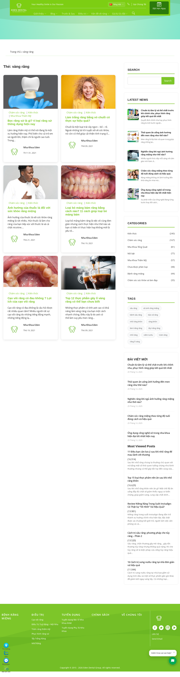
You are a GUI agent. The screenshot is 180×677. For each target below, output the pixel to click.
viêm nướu (148, 335)
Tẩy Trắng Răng (39, 638)
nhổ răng (134, 335)
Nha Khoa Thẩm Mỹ (21, 115)
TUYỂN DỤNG (71, 614)
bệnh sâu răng (136, 315)
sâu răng (133, 308)
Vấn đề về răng (99, 13)
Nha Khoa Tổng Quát (151, 246)
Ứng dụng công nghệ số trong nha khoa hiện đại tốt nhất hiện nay (156, 193)
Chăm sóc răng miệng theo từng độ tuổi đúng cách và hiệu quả (149, 417)
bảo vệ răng (153, 315)
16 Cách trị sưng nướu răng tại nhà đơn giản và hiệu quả (151, 564)
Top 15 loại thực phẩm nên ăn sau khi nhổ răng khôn (150, 479)
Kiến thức (33, 112)
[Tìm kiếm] (133, 13)
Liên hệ (155, 634)
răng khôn (152, 321)
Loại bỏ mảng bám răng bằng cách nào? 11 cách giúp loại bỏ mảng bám (86, 211)
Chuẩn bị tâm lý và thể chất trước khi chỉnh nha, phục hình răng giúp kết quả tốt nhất (157, 113)
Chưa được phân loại (151, 266)
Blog (52, 13)
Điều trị (82, 13)
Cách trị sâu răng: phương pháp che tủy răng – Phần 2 (149, 534)
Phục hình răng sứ (40, 633)
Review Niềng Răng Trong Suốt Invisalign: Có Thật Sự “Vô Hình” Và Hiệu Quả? (149, 505)
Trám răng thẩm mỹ (41, 629)
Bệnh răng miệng (151, 273)
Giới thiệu (39, 13)
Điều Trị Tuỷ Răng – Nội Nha (45, 624)
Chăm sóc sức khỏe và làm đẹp (151, 280)
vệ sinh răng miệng (151, 308)
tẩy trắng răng (154, 328)
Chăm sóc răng (17, 112)
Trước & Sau (68, 13)
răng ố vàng (135, 341)
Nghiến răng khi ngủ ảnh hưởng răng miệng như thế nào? (151, 400)
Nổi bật (151, 253)
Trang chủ (15, 51)
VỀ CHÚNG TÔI (132, 614)
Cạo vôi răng (37, 619)
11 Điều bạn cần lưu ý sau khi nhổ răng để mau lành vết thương (150, 453)
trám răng (163, 335)
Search (168, 80)
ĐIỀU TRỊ (38, 614)
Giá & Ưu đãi (119, 13)
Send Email (157, 638)
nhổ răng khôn (136, 321)
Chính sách (101, 614)
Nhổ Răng (36, 643)
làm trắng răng (136, 328)
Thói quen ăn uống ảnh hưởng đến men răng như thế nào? (149, 383)
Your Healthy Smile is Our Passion (47, 4)
